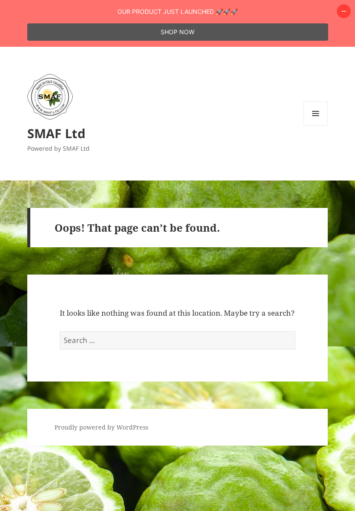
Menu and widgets (316, 125)
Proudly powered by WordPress (101, 427)
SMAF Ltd (56, 133)
